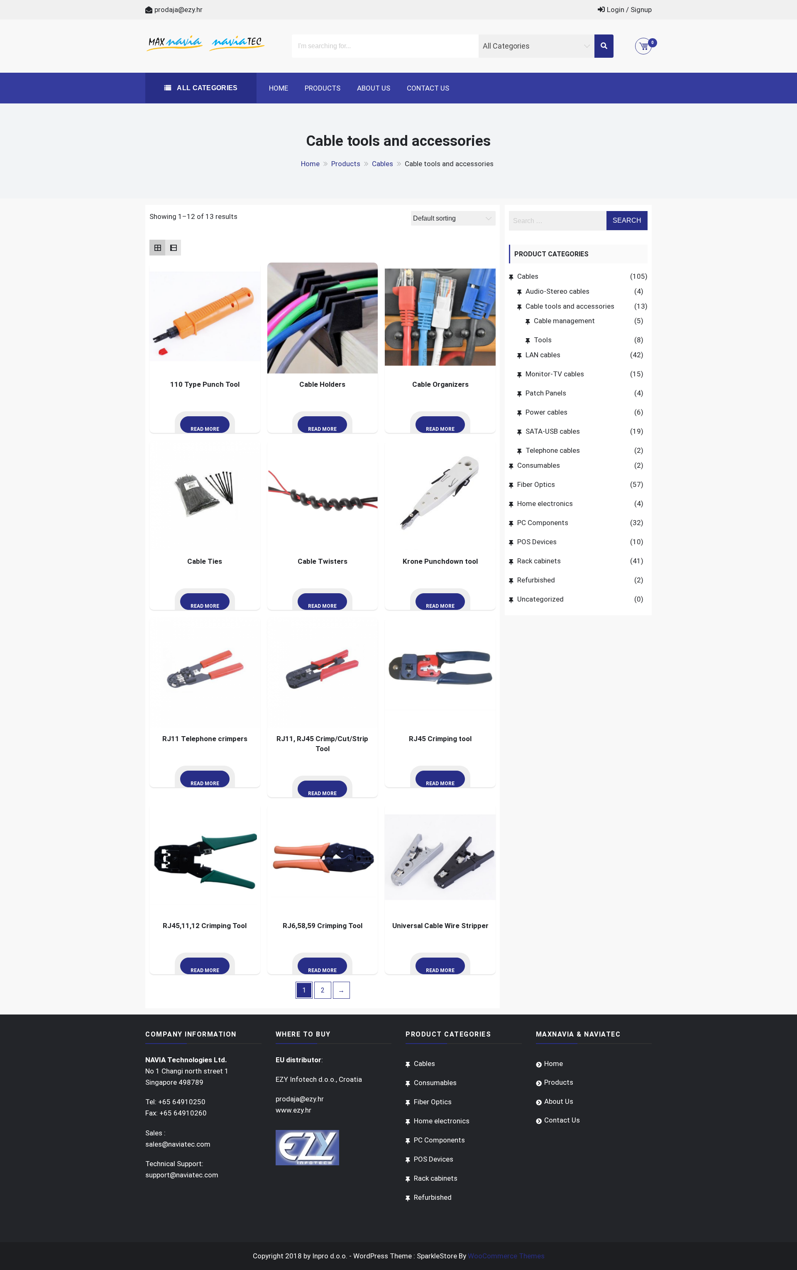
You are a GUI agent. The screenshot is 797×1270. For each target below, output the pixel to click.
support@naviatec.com (181, 1175)
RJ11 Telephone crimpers (204, 738)
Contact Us (428, 88)
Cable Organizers (440, 384)
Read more (205, 429)
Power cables (546, 412)
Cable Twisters (322, 561)
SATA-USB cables (553, 431)
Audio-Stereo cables (557, 291)
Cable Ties (204, 561)
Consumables (538, 465)
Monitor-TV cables (555, 374)
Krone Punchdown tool (440, 561)
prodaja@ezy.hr (178, 9)
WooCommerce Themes (506, 1256)
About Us (373, 88)
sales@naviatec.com (177, 1144)
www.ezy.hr (293, 1110)
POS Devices (537, 542)
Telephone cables (553, 450)
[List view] (173, 247)
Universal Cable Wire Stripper (440, 925)
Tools (543, 340)
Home (278, 88)
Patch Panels (546, 393)
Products (322, 88)
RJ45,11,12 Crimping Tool (205, 925)
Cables (527, 276)
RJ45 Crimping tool (440, 738)
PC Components (542, 522)
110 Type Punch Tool (205, 384)
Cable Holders (322, 384)
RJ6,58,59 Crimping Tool (322, 925)
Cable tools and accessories (570, 306)
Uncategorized (540, 599)
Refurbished (536, 580)
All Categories (206, 87)
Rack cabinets (539, 561)
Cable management (564, 321)
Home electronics (545, 503)
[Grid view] (157, 247)
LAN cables (543, 355)
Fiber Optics (536, 484)
